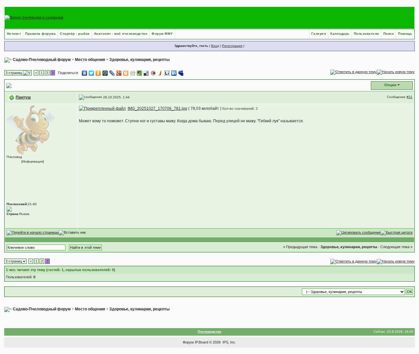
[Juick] (160, 73)
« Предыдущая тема (300, 247)
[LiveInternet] (167, 73)
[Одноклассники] (98, 73)
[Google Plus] (119, 73)
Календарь (340, 33)
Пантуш (23, 97)
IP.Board (201, 342)
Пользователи (366, 33)
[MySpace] (180, 73)
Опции (390, 85)
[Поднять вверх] (33, 232)
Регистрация (232, 46)
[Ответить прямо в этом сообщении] (358, 232)
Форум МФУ (162, 33)
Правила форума (40, 33)
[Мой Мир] (105, 73)
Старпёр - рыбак (75, 33)
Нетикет (14, 33)
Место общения (90, 59)
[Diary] (153, 73)
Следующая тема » (396, 247)
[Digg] (132, 73)
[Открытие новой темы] (396, 72)
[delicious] (146, 73)
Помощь (405, 33)
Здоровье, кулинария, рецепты (139, 59)
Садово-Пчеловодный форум (42, 59)
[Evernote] (139, 73)
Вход (215, 46)
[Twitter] (91, 73)
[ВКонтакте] (84, 73)
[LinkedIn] (174, 73)
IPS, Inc (229, 342)
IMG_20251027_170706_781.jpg (157, 108)
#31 (409, 97)
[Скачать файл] (102, 108)
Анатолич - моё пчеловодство (121, 33)
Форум (188, 342)
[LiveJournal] (112, 73)
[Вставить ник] (72, 232)
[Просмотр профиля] (31, 129)
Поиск (388, 33)
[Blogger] (125, 73)
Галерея (318, 33)
